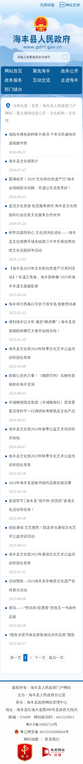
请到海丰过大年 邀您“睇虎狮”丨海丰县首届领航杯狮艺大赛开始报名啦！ (42, 326)
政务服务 (13, 80)
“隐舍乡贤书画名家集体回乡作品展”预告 (42, 635)
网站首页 (13, 70)
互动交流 (41, 80)
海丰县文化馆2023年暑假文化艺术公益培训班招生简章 (42, 558)
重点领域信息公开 (31, 113)
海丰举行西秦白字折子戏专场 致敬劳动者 (42, 304)
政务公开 (69, 70)
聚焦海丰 (41, 70)
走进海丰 (69, 80)
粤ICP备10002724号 (41, 724)
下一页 (40, 658)
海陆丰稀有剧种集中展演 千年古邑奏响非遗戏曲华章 (42, 138)
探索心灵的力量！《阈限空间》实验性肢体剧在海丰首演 (42, 380)
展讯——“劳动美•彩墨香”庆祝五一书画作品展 (42, 612)
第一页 (15, 658)
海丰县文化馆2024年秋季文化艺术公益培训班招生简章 (42, 353)
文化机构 (57, 113)
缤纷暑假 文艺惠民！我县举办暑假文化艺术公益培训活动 (42, 532)
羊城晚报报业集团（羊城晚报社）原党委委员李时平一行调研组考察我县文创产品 (42, 406)
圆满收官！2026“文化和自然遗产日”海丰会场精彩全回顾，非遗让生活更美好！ (42, 183)
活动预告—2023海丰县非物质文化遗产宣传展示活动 (42, 585)
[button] (65, 57)
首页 (35, 106)
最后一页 (56, 658)
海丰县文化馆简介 (23, 161)
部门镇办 (13, 89)
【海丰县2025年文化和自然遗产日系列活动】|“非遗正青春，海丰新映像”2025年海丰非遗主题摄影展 (42, 277)
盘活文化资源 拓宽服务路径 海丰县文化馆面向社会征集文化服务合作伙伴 (43, 210)
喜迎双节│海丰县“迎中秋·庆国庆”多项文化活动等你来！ (42, 505)
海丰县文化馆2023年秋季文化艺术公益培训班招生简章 (42, 460)
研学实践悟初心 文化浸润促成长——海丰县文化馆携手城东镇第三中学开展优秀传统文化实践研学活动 (42, 241)
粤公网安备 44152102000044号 (44, 732)
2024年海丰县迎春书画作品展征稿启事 (40, 483)
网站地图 (31, 739)
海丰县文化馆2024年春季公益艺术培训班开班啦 (42, 433)
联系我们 (52, 739)
